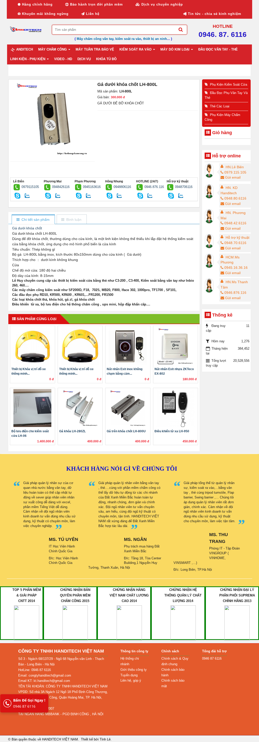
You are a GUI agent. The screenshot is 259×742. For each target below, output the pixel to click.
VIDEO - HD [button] (63, 59)
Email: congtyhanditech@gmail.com (44, 675)
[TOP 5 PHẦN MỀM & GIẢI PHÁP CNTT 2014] (26, 623)
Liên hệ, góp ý (130, 680)
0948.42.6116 (235, 223)
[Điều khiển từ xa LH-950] (175, 408)
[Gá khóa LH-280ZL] (80, 408)
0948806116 (122, 187)
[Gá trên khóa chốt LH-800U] (127, 408)
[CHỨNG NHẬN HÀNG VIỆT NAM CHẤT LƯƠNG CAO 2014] (129, 623)
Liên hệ (92, 14)
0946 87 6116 (29, 703)
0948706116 (183, 187)
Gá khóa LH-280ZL (72, 431)
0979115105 (30, 187)
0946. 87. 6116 (223, 34)
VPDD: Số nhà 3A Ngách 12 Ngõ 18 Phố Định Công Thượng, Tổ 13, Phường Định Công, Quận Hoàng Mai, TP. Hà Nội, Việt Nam (63, 697)
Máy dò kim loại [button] (175, 49)
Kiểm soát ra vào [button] (136, 49)
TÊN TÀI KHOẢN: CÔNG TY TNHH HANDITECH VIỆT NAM (62, 686)
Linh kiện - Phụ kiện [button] (28, 59)
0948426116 (61, 187)
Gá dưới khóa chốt (27, 228)
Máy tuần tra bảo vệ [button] (95, 49)
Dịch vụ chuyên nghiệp (161, 4)
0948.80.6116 (235, 198)
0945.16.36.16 (236, 268)
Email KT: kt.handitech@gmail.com (44, 681)
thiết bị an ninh (155, 39)
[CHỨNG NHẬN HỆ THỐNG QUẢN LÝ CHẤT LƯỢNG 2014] (183, 623)
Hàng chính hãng (37, 4)
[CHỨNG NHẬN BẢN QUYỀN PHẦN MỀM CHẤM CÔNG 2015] (75, 623)
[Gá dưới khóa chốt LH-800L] (52, 119)
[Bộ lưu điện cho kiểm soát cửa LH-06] (32, 408)
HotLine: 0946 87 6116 (34, 670)
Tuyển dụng (129, 675)
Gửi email (233, 177)
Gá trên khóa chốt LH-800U (126, 431)
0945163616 (92, 187)
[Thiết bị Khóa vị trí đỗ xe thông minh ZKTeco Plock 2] (80, 346)
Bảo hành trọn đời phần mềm (96, 4)
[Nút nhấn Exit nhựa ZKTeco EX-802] (175, 346)
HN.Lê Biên (235, 167)
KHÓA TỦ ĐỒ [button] (106, 59)
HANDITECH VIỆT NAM (60, 739)
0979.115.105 (235, 172)
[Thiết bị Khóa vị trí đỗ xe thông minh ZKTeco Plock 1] (32, 346)
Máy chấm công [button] (53, 49)
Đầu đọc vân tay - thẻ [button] (218, 49)
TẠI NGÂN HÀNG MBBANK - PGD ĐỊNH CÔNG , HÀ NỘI (60, 714)
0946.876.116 (154, 187)
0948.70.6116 (235, 243)
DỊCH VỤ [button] (84, 59)
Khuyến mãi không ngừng (45, 14)
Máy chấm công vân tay (95, 39)
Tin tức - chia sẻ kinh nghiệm (214, 14)
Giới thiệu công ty (133, 670)
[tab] (33, 219)
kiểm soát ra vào (128, 39)
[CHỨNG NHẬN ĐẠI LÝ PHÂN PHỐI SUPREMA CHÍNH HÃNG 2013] (237, 623)
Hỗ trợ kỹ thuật (237, 237)
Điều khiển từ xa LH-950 (172, 431)
